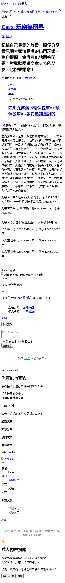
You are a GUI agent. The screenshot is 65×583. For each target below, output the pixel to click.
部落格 (12, 89)
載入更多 (7, 324)
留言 (29, 297)
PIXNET (16, 531)
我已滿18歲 (8, 576)
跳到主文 (6, 36)
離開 (20, 576)
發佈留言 (7, 345)
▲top (4, 317)
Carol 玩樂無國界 (22, 27)
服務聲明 (37, 534)
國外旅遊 (28, 307)
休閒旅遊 (29, 78)
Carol (4, 278)
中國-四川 (29, 311)
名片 (11, 93)
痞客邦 (21, 297)
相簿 (11, 84)
